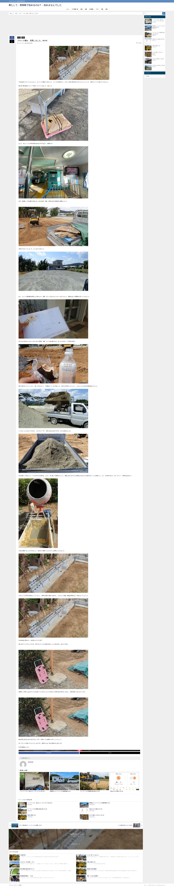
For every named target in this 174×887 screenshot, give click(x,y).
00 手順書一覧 (75, 9)
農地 (107, 9)
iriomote (30, 762)
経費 (86, 9)
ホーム (67, 9)
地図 (102, 9)
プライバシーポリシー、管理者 (15, 885)
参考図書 (91, 9)
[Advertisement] (76, 24)
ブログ (97, 9)
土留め (23, 37)
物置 (81, 9)
